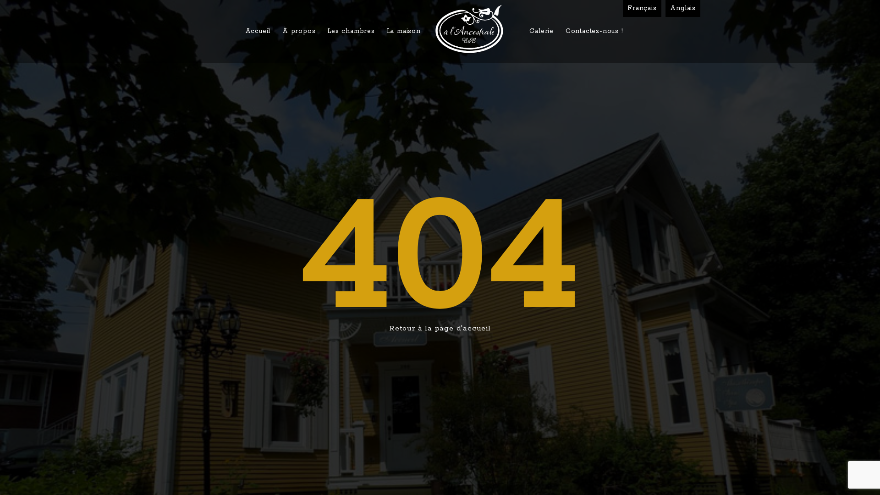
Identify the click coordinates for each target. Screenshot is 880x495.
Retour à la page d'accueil (440, 328)
